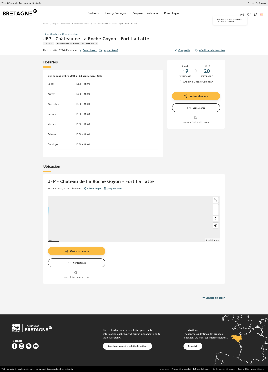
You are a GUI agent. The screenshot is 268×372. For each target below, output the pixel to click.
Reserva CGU (243, 369)
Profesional (261, 3)
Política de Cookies (201, 369)
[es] (261, 14)
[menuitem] (20, 13)
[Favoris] (249, 14)
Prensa (251, 3)
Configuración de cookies (224, 369)
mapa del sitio (257, 369)
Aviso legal (164, 369)
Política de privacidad (181, 369)
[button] (255, 14)
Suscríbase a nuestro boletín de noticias (127, 346)
